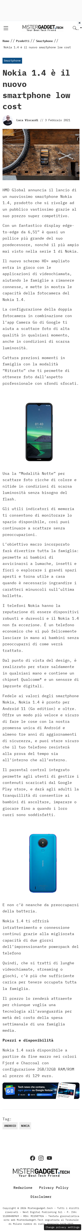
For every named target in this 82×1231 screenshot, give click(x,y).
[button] (77, 28)
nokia (25, 1126)
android (10, 1126)
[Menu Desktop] (6, 28)
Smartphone (12, 60)
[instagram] (41, 1158)
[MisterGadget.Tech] (43, 27)
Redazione (22, 1187)
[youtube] (49, 1158)
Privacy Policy (54, 1187)
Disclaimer (41, 1196)
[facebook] (32, 1158)
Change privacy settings (62, 1227)
